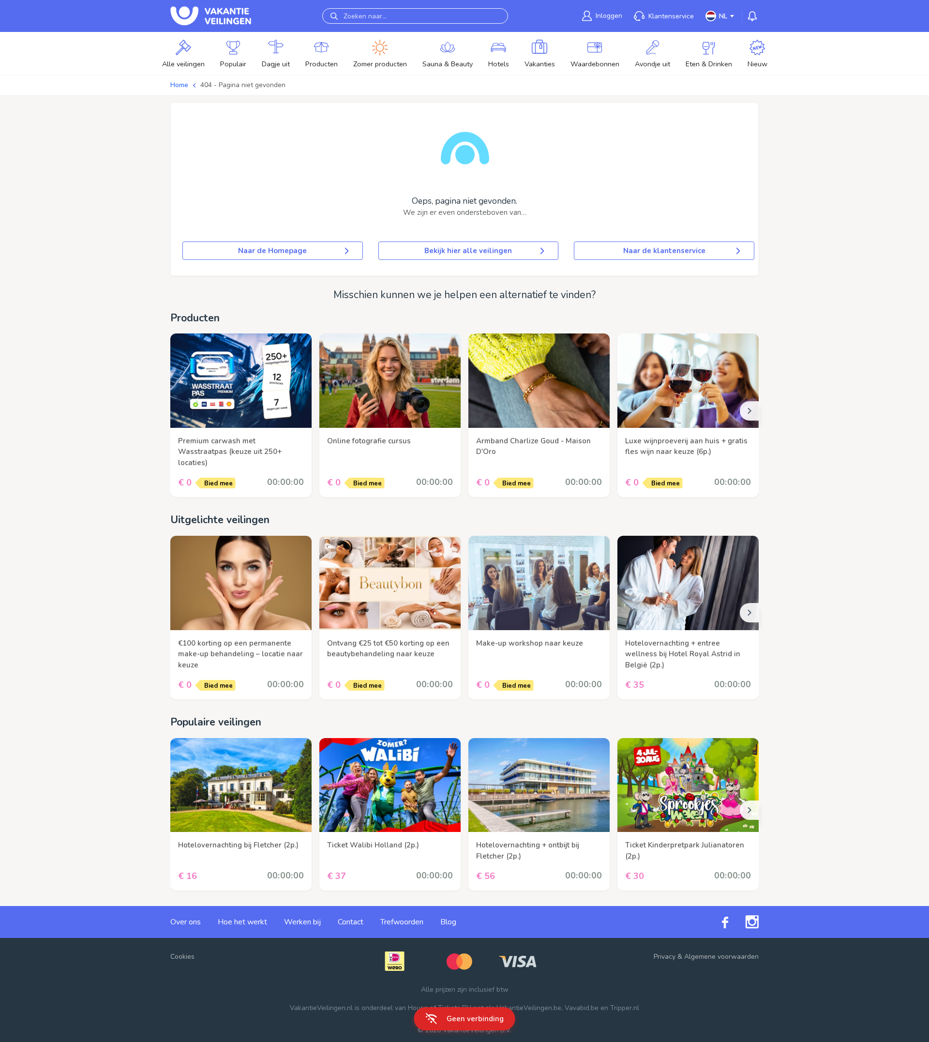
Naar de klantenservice (664, 251)
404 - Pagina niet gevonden (242, 85)
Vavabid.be (582, 1007)
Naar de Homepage (272, 251)
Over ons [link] (185, 922)
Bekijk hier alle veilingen (468, 251)
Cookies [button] (182, 956)
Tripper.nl (624, 1007)
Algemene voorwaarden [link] (721, 956)
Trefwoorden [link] (401, 922)
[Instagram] (743, 922)
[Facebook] (716, 922)
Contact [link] (350, 922)
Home (179, 85)
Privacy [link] (664, 956)
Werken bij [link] (302, 922)
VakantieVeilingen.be (528, 1007)
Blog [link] (448, 922)
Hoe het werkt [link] (242, 922)
